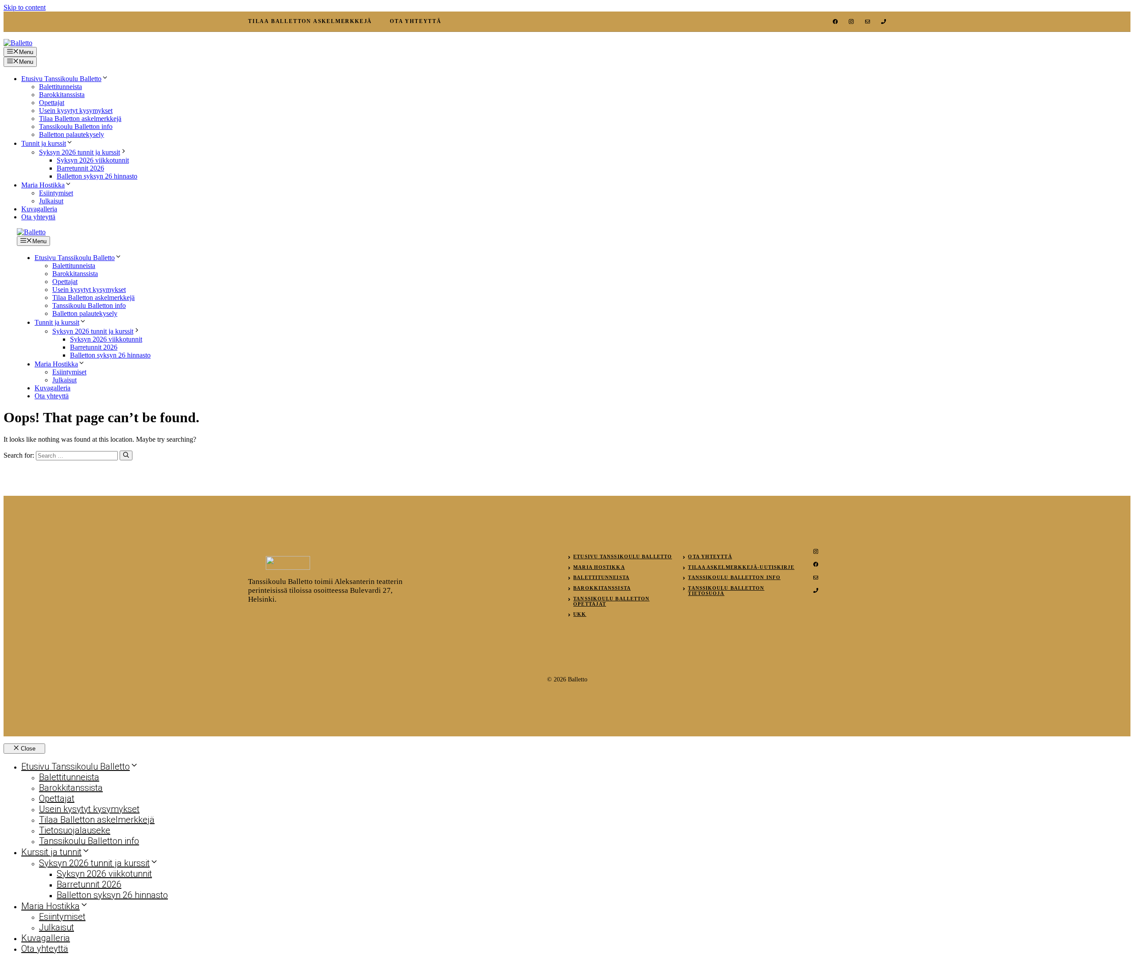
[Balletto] (31, 232)
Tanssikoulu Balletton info (76, 126)
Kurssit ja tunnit (51, 852)
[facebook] (835, 21)
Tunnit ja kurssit (43, 143)
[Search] (126, 455)
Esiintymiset (56, 193)
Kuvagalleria (39, 209)
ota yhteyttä (416, 21)
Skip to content (25, 7)
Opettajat (51, 102)
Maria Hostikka (43, 185)
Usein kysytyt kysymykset (76, 110)
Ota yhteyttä (38, 217)
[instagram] (851, 21)
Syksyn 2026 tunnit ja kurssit (79, 152)
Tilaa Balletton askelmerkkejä (80, 118)
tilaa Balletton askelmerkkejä (310, 21)
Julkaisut (51, 201)
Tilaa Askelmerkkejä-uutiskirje (741, 567)
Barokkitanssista (62, 94)
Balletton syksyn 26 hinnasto (97, 176)
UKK (579, 614)
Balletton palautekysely (71, 134)
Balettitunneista (60, 86)
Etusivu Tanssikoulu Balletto (61, 78)
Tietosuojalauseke (74, 830)
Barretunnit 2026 (80, 168)
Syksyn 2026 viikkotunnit (93, 160)
